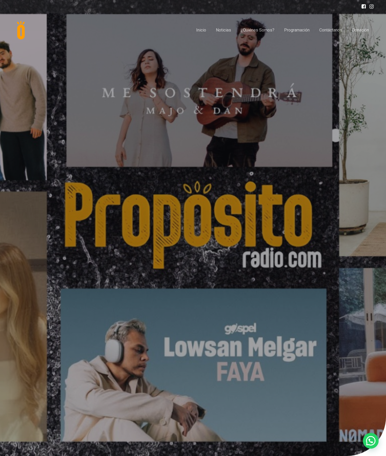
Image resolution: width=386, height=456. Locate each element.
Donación (360, 30)
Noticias (223, 30)
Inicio (201, 30)
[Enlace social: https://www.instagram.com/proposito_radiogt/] (370, 6)
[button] (371, 441)
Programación (297, 30)
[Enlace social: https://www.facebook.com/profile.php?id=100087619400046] (362, 6)
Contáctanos (330, 30)
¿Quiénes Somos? (257, 30)
